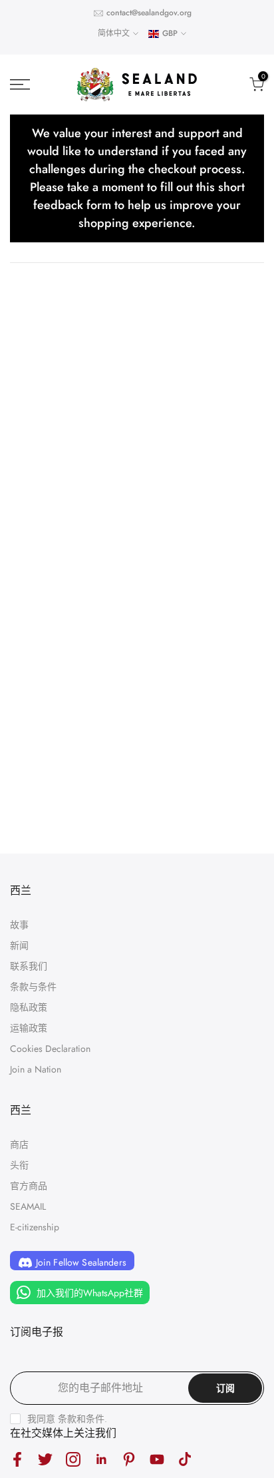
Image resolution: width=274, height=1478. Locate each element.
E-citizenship (34, 1227)
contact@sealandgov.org (149, 13)
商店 (19, 1144)
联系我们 (28, 966)
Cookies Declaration (50, 1048)
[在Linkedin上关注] (101, 1459)
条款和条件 (81, 1418)
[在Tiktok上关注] (185, 1459)
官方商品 (28, 1185)
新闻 (19, 945)
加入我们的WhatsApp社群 (88, 1293)
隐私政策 (28, 1007)
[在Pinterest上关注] (129, 1459)
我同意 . (67, 1418)
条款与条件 (33, 986)
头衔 (19, 1165)
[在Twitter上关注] (45, 1459)
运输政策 (28, 1028)
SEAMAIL (28, 1206)
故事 (19, 924)
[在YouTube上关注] (157, 1459)
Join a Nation (35, 1069)
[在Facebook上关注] (17, 1459)
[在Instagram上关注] (73, 1459)
